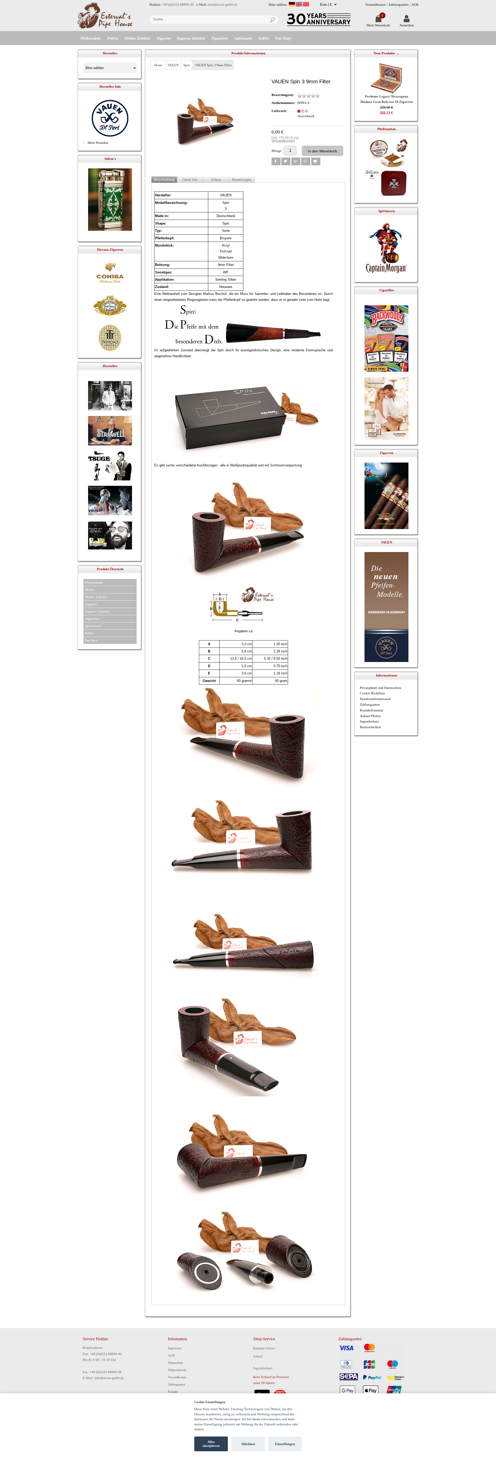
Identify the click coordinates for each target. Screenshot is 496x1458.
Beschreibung (164, 180)
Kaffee (264, 38)
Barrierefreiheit (370, 727)
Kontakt (173, 1392)
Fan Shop (283, 38)
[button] (276, 161)
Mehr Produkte (98, 143)
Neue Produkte (384, 53)
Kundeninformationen (375, 699)
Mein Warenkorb (378, 25)
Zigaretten (220, 38)
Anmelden (406, 25)
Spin (186, 65)
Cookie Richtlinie (372, 693)
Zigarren (164, 38)
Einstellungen (285, 1444)
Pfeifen (112, 38)
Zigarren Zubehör (191, 38)
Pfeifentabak (91, 38)
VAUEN (173, 65)
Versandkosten (375, 4)
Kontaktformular (371, 710)
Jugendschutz (369, 721)
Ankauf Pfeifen (370, 716)
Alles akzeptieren (211, 1444)
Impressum (175, 1348)
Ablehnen (248, 1444)
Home (158, 65)
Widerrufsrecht (177, 1370)
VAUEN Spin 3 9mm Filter (213, 65)
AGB (415, 4)
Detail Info (190, 180)
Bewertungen (241, 180)
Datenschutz (175, 1363)
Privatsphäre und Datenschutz (380, 688)
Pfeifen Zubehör (137, 38)
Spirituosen (243, 38)
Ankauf (257, 1356)
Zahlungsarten (399, 4)
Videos (216, 180)
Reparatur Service (264, 1348)
